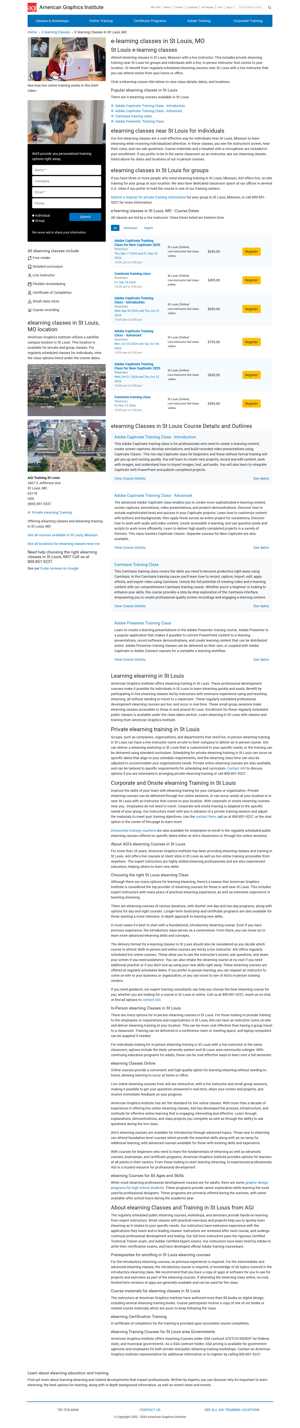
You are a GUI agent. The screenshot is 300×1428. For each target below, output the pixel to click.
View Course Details (129, 478)
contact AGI (151, 1000)
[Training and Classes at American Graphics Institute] (33, 7)
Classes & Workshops (52, 21)
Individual (42, 215)
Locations (192, 7)
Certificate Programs (150, 21)
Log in (229, 7)
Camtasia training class (133, 116)
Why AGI (155, 7)
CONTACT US (150, 1410)
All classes (208, 7)
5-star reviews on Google (59, 568)
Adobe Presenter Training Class (139, 121)
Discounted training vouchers (133, 830)
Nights (148, 227)
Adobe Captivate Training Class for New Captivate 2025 (137, 243)
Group (40, 221)
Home (32, 32)
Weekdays (130, 227)
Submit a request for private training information (148, 197)
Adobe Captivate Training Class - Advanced (148, 111)
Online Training (101, 21)
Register (251, 251)
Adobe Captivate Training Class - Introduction (150, 106)
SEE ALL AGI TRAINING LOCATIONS (232, 1410)
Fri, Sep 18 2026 (125, 282)
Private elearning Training (52, 512)
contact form (206, 817)
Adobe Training (199, 21)
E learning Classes (56, 32)
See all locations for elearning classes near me (64, 544)
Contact (178, 7)
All (115, 227)
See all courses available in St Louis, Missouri (63, 535)
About (167, 7)
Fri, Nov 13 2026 (125, 405)
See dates (261, 478)
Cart (219, 7)
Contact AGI (236, 768)
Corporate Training (248, 21)
